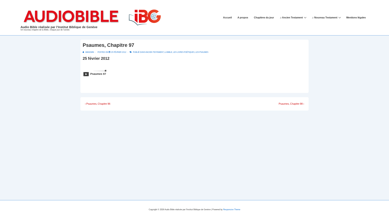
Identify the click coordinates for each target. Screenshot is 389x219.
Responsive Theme (231, 209)
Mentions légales (356, 17)
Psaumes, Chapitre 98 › (291, 104)
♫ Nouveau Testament (324, 17)
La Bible (168, 52)
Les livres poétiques (183, 52)
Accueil (227, 17)
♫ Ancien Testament (291, 17)
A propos (243, 17)
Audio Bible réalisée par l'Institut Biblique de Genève (59, 27)
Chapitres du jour (264, 17)
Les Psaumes (201, 52)
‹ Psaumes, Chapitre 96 (97, 104)
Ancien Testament (154, 52)
